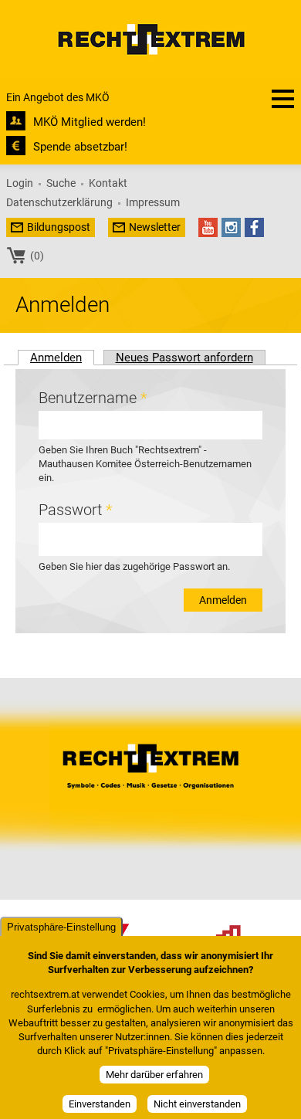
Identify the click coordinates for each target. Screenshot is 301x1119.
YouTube (208, 227)
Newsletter (155, 227)
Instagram (231, 227)
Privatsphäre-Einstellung (61, 927)
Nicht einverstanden (197, 1104)
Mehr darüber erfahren (154, 1074)
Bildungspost (58, 227)
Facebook (254, 227)
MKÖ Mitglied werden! (89, 122)
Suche (61, 183)
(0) (37, 255)
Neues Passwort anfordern (184, 358)
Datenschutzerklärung (59, 202)
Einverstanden (99, 1104)
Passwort (75, 509)
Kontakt (108, 183)
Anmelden (62, 357)
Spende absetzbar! (80, 147)
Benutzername (93, 397)
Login (19, 183)
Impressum (153, 202)
